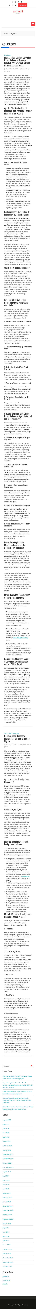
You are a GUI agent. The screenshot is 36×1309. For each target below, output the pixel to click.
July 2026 (5, 1124)
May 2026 (6, 1133)
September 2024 (8, 1219)
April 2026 (6, 1137)
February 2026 (7, 1146)
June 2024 (6, 1232)
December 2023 (8, 1258)
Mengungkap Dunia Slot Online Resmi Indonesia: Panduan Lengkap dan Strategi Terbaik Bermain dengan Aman (17, 61)
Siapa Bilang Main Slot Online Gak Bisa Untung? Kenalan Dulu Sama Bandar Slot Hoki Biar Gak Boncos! (17, 1085)
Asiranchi (18, 11)
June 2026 (6, 1128)
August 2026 (7, 1120)
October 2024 (7, 1215)
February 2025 (7, 1197)
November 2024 (8, 1210)
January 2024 (7, 1253)
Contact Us (23, 5)
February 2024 (7, 1249)
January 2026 (7, 1150)
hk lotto (5, 1284)
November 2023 (8, 1262)
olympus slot (25, 876)
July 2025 (5, 1176)
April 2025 (6, 1189)
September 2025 (8, 1167)
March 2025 (6, 1193)
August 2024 (7, 1223)
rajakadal (6, 1276)
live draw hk (6, 1280)
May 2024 (6, 1236)
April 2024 (6, 1241)
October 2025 (7, 1163)
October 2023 (7, 1266)
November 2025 (8, 1159)
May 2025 (6, 1184)
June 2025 (6, 1180)
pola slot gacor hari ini (21, 638)
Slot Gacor (7, 55)
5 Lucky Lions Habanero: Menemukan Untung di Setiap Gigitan (17, 738)
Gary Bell (24, 69)
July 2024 (5, 1228)
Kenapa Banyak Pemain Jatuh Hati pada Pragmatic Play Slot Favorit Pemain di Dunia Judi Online (17, 1100)
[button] (33, 24)
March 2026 (6, 1141)
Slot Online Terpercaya (11, 733)
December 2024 (8, 1206)
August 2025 (7, 1172)
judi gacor (7, 71)
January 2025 (7, 1202)
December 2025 (8, 1154)
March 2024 (6, 1245)
